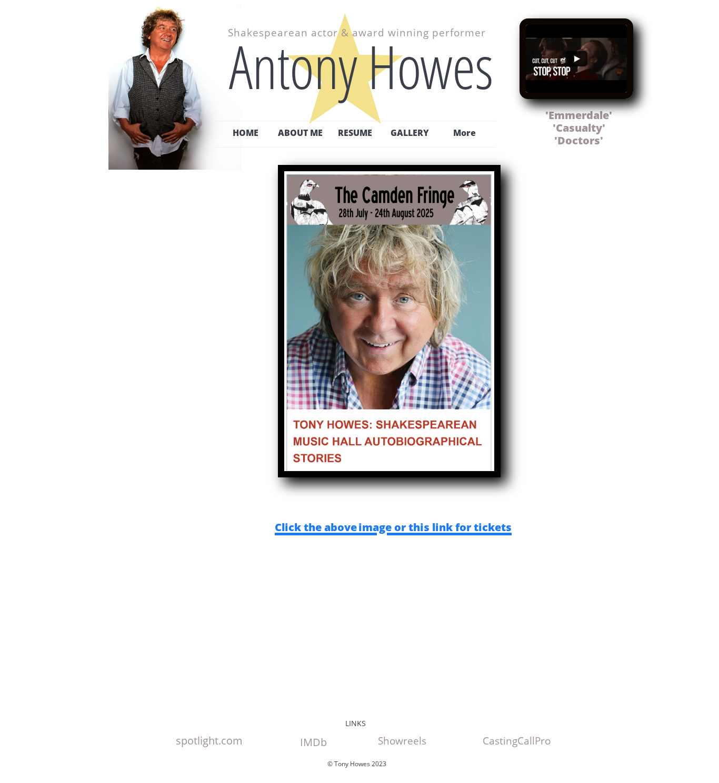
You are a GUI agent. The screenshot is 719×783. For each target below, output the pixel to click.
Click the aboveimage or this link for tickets (393, 527)
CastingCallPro (517, 741)
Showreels (402, 741)
